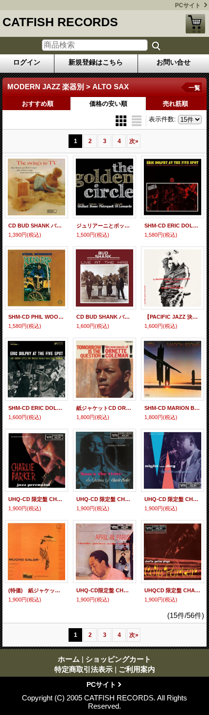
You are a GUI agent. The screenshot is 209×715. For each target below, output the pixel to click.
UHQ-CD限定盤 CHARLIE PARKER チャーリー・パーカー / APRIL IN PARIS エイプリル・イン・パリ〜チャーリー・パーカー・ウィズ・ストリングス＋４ (104, 590)
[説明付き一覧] (136, 120)
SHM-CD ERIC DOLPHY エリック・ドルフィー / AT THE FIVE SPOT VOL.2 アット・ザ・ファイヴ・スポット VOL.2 (172, 225)
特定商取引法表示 (83, 669)
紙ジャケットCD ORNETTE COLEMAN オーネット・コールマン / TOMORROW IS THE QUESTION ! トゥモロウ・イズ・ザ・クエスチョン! (104, 408)
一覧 (194, 87)
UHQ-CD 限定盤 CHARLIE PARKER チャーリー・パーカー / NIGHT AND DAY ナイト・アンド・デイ (172, 499)
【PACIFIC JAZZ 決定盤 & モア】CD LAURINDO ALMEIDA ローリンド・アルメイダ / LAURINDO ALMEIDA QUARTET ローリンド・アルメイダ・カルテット (172, 317)
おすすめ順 (37, 103)
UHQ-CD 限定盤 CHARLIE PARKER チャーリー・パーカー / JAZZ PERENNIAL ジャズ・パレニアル (36, 499)
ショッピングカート (195, 23)
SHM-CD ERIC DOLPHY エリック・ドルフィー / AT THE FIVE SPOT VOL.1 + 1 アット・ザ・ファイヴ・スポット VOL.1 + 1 (36, 408)
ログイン (26, 62)
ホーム (69, 659)
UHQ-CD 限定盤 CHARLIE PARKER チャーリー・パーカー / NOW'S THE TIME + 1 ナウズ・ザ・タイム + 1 (104, 499)
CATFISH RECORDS (60, 22)
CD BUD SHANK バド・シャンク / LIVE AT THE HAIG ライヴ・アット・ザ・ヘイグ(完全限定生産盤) (104, 317)
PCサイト (188, 5)
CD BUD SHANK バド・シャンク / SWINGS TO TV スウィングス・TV (36, 225)
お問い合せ (174, 62)
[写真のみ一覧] (122, 120)
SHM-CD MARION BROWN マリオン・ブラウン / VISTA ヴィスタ (172, 408)
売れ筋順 (175, 103)
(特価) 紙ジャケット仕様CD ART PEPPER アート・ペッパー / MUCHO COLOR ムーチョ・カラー (36, 590)
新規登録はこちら (96, 62)
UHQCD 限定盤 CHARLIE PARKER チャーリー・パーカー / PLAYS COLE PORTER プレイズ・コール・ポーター (172, 590)
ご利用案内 (137, 669)
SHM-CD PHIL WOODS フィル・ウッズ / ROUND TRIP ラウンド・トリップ (36, 317)
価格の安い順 (108, 103)
